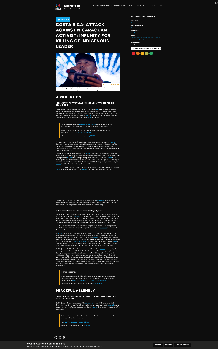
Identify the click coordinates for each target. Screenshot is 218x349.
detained (111, 305)
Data (131, 5)
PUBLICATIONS (120, 5)
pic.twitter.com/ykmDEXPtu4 (80, 322)
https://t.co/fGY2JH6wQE (83, 132)
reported (113, 142)
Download (65, 19)
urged (115, 241)
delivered (78, 216)
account (58, 164)
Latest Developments (136, 33)
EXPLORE (151, 5)
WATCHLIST (140, 5)
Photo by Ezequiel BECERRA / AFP (111, 85)
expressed (100, 201)
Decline (168, 345)
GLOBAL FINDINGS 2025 (102, 5)
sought (69, 158)
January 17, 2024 (89, 325)
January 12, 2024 (90, 136)
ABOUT (161, 5)
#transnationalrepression (87, 124)
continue (102, 249)
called (58, 169)
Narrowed (133, 27)
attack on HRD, (144, 37)
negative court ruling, (136, 39)
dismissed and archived (79, 241)
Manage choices (182, 345)
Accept (158, 345)
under (89, 117)
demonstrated (89, 303)
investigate (84, 169)
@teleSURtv (67, 322)
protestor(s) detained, (147, 39)
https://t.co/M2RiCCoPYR (80, 280)
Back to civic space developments (148, 48)
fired (97, 109)
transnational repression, (154, 37)
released (88, 115)
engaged (96, 237)
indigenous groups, (135, 37)
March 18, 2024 (97, 284)
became (109, 158)
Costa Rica (133, 22)
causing (95, 307)
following (88, 154)
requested (103, 228)
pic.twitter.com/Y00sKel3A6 (97, 280)
